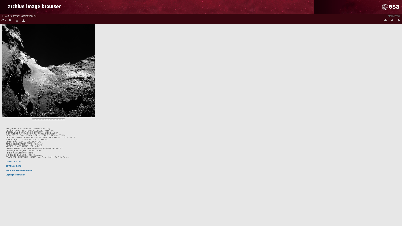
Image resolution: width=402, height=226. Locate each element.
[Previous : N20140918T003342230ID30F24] (392, 20)
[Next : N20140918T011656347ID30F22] (398, 20)
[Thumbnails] (385, 20)
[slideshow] (10, 20)
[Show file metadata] (17, 20)
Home (4, 16)
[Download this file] (23, 20)
